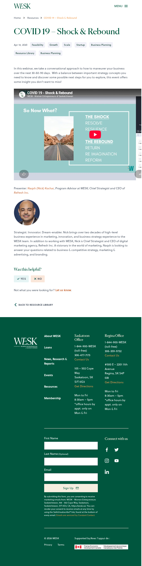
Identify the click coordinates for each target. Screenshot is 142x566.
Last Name (51, 454)
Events (48, 375)
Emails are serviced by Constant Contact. (75, 515)
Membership (52, 398)
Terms (61, 544)
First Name (51, 438)
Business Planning (101, 45)
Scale (67, 45)
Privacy (48, 544)
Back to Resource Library (36, 304)
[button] (118, 6)
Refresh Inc (21, 192)
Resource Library (25, 53)
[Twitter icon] (116, 451)
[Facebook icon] (107, 451)
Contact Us (81, 359)
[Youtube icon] (116, 462)
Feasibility (37, 45)
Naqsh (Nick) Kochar (41, 188)
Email (47, 469)
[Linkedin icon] (107, 473)
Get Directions (83, 386)
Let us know (63, 290)
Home (17, 18)
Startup (80, 45)
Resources (33, 18)
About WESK (52, 336)
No (40, 279)
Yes (23, 279)
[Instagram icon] (107, 462)
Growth (54, 45)
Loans (48, 347)
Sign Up (68, 488)
